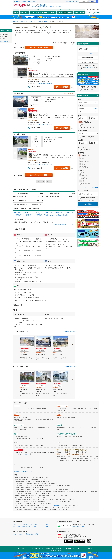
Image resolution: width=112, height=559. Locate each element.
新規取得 (42, 5)
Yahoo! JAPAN (70, 1)
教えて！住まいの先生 (32, 534)
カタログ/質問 (79, 12)
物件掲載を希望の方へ (58, 548)
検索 (97, 1)
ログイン (33, 6)
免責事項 (68, 548)
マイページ (90, 67)
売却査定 (70, 12)
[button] (15, 338)
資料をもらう (61, 87)
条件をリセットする (94, 53)
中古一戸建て (52, 12)
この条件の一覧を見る (69, 331)
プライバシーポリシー (24, 548)
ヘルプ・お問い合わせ (88, 548)
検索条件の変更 (83, 95)
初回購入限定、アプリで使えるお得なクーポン (50, 6)
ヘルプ (76, 1)
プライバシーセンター (38, 548)
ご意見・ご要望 (76, 548)
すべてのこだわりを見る (91, 187)
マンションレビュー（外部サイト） (52, 505)
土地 (65, 12)
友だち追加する (66, 526)
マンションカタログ (18, 534)
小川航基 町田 (92, 1)
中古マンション (34, 12)
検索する (89, 204)
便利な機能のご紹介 (78, 526)
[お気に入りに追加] (72, 87)
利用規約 (48, 548)
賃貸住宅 (16, 12)
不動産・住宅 (16, 524)
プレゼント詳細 (24, 454)
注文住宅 (60, 12)
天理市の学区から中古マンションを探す (63, 224)
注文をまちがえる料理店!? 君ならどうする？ (25, 1)
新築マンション (24, 12)
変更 (96, 102)
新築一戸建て (43, 12)
